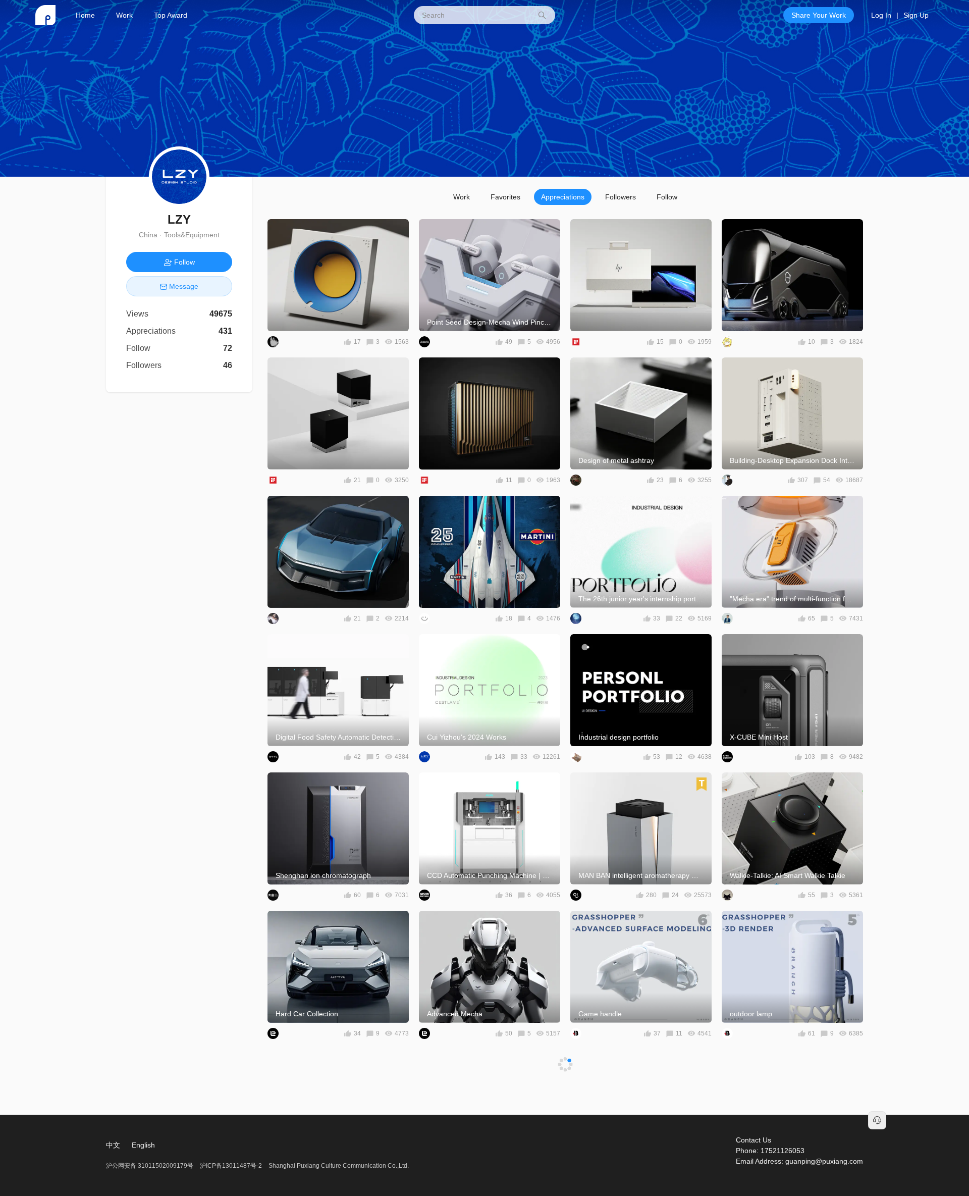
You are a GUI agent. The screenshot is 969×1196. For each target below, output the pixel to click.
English (143, 1145)
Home (85, 15)
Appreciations (562, 197)
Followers (620, 197)
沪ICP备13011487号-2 (231, 1165)
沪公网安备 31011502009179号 (150, 1165)
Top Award (170, 15)
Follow (667, 197)
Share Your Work (818, 15)
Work (124, 15)
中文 (113, 1145)
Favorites (505, 197)
